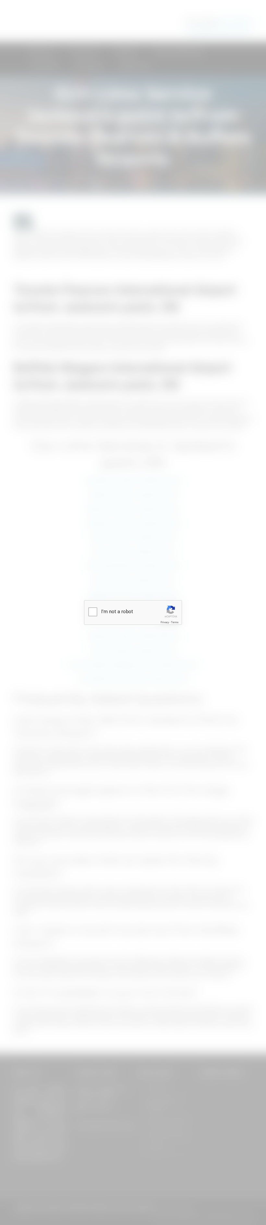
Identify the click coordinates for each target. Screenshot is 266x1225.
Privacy (165, 622)
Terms (174, 622)
